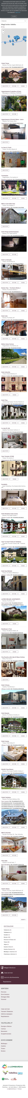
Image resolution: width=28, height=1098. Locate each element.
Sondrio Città (7, 946)
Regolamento (5, 1016)
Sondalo (6, 934)
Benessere (4, 1031)
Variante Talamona (7, 1011)
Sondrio (3, 1046)
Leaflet (25, 55)
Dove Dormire (5, 994)
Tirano (5, 942)
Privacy (20, 1089)
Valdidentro (7, 932)
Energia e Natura (6, 1026)
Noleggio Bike (5, 997)
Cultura (3, 1029)
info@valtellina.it (12, 1089)
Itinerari (3, 999)
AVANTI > (23, 919)
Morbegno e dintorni (9, 951)
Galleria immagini (6, 1014)
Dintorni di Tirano (8, 939)
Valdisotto (6, 930)
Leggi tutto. (18, 12)
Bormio (6, 937)
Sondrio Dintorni (8, 949)
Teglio (5, 944)
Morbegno (4, 1043)
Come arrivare (5, 1009)
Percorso (3, 992)
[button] (14, 41)
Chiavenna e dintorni (9, 954)
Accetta (14, 16)
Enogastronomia (6, 1034)
